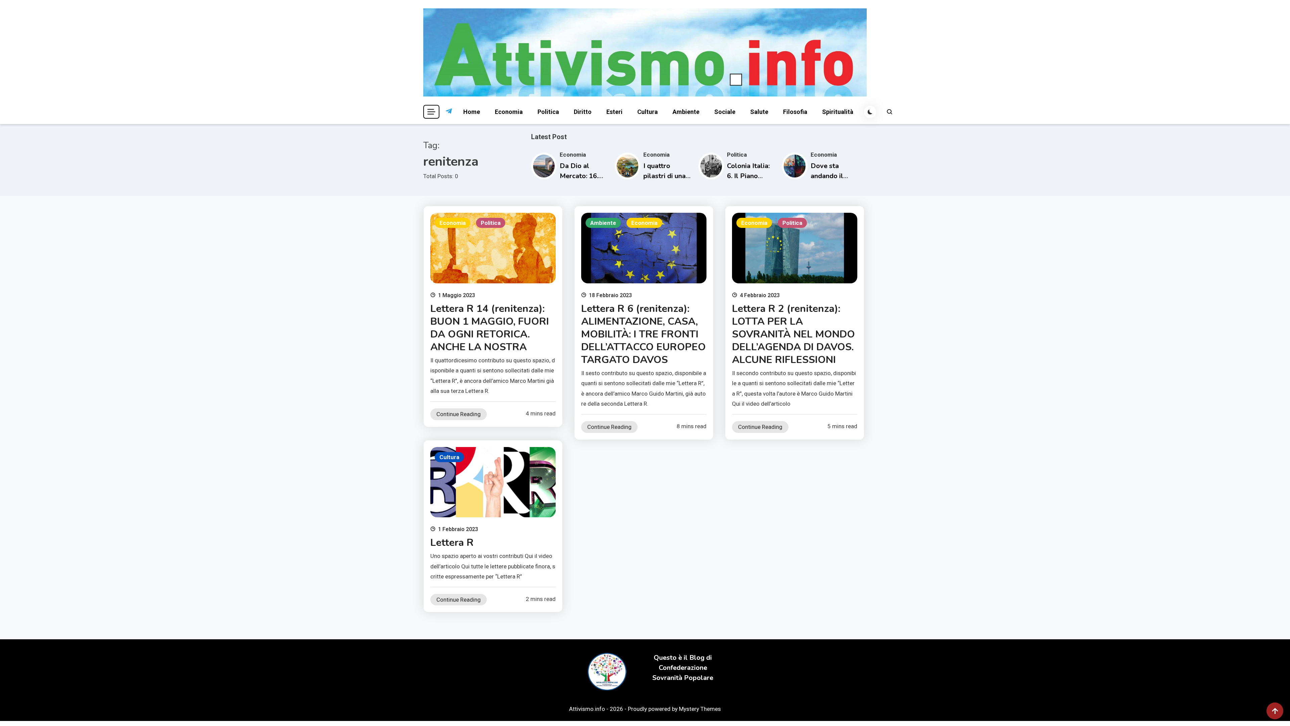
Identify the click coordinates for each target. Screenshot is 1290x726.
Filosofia (795, 111)
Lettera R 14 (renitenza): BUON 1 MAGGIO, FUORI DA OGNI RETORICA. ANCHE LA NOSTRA (489, 328)
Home (471, 111)
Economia (509, 111)
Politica (548, 111)
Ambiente (686, 111)
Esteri (614, 111)
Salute (759, 111)
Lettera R (452, 543)
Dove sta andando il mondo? (827, 176)
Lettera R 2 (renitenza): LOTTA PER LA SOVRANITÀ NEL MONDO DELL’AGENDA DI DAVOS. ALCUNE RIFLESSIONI (793, 334)
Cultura (647, 111)
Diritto (583, 111)
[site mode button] (870, 112)
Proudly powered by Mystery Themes (674, 708)
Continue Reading (458, 414)
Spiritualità (837, 111)
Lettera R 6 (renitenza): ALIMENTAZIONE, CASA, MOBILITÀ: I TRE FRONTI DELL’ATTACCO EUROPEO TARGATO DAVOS (643, 334)
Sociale (724, 111)
